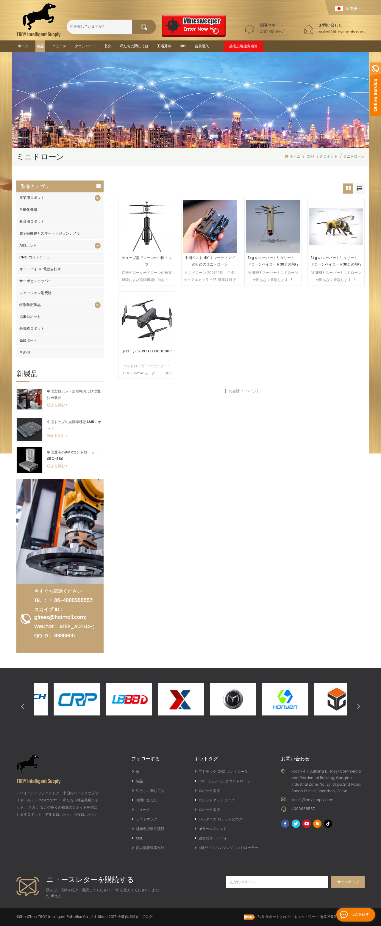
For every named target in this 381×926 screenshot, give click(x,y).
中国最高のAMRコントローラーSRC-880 (72, 456)
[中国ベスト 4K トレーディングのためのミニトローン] (210, 226)
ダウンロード (85, 46)
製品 (40, 46)
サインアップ (348, 882)
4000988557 (272, 32)
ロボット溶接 (209, 791)
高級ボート (28, 340)
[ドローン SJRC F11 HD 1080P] (147, 320)
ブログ (147, 917)
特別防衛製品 (30, 305)
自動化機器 (28, 210)
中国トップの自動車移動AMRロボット (74, 425)
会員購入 (202, 46)
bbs (182, 46)
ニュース (59, 46)
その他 (24, 352)
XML (139, 838)
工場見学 (164, 46)
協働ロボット (30, 317)
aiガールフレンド (213, 829)
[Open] (375, 89)
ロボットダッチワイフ (216, 800)
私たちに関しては (134, 46)
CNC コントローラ (34, 257)
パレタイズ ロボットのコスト (222, 819)
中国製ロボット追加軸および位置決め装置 (74, 395)
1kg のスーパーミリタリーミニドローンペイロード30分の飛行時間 (273, 261)
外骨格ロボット (31, 329)
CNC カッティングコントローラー (226, 781)
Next (359, 706)
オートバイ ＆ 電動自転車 (40, 269)
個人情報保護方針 (150, 848)
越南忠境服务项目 (243, 46)
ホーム (23, 46)
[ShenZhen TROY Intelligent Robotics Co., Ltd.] (38, 20)
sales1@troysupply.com (342, 32)
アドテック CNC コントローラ (223, 772)
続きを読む (56, 405)
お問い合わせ (146, 800)
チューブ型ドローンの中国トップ (147, 261)
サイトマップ (146, 819)
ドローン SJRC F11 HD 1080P (146, 351)
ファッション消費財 (35, 293)
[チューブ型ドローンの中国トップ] (147, 226)
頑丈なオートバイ (213, 838)
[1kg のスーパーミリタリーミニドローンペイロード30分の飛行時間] (273, 226)
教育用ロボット (31, 222)
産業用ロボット (31, 198)
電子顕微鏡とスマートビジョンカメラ (49, 233)
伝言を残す (360, 914)
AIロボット (329, 156)
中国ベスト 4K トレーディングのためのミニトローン (210, 261)
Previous (22, 706)
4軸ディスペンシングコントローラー (228, 848)
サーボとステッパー (35, 281)
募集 (108, 46)
